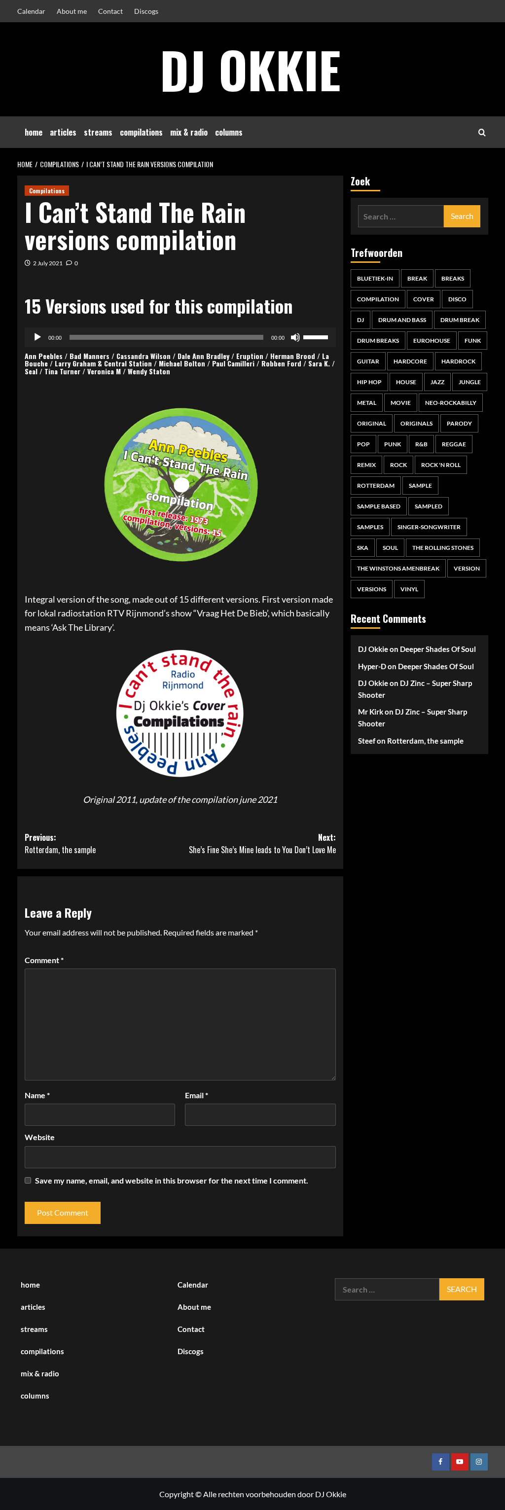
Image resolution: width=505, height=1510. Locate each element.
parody (459, 423)
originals (416, 423)
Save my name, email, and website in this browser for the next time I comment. (171, 1180)
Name (37, 1095)
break (417, 278)
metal (366, 402)
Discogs (146, 11)
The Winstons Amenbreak (398, 568)
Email (196, 1095)
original (371, 423)
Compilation (378, 299)
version (467, 568)
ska (362, 547)
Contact (110, 11)
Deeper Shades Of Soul (438, 649)
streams (98, 132)
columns (229, 132)
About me (72, 11)
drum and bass (402, 320)
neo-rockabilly (450, 402)
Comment (44, 960)
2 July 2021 (48, 263)
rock (398, 464)
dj (360, 320)
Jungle (470, 382)
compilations (141, 132)
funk (473, 340)
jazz (437, 382)
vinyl (409, 589)
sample (420, 485)
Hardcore (410, 361)
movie (401, 402)
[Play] (37, 337)
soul (390, 547)
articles (63, 132)
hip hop (369, 382)
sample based (378, 506)
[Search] (482, 132)
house (406, 382)
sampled (428, 506)
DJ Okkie (250, 69)
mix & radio (189, 132)
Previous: (60, 843)
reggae (454, 444)
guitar (368, 361)
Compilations (47, 190)
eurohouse (431, 340)
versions (371, 589)
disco (457, 299)
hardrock (458, 361)
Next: (262, 843)
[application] (180, 337)
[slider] (317, 336)
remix (366, 464)
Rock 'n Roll (441, 464)
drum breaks (378, 340)
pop (363, 444)
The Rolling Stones (442, 547)
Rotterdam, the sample (425, 740)
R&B (421, 444)
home (33, 132)
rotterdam (376, 485)
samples (370, 527)
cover (423, 299)
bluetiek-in (375, 278)
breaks (452, 278)
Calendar (31, 11)
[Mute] (295, 337)
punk (392, 444)
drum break (459, 320)
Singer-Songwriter (429, 527)
